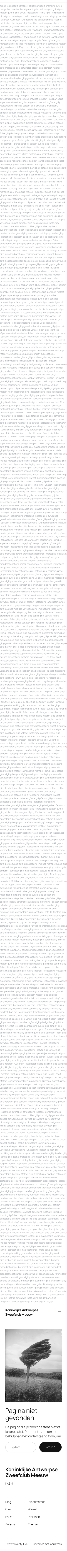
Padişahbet (40, 812)
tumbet (36, 409)
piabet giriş (43, 295)
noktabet (29, 898)
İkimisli (51, 784)
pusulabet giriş (34, 47)
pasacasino (55, 546)
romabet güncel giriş (37, 64)
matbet (34, 23)
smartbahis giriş (7, 743)
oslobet (35, 322)
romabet (23, 5)
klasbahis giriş (41, 722)
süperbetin (13, 436)
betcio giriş (39, 164)
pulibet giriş (33, 226)
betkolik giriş (7, 274)
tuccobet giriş (47, 353)
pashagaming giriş (50, 412)
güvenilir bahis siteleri (51, 1129)
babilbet (33, 160)
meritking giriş (7, 191)
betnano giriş (6, 388)
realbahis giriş (6, 105)
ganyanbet (21, 295)
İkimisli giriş (22, 977)
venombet (5, 312)
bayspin (50, 1301)
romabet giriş (58, 12)
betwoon (44, 54)
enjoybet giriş (11, 360)
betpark (61, 202)
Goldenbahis (40, 122)
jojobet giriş (12, 5)
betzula (11, 181)
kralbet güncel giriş (18, 233)
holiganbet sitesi (20, 160)
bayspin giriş (6, 1008)
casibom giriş (45, 9)
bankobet (34, 167)
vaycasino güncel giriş (49, 102)
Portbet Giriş (15, 1211)
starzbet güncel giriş (10, 405)
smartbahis (13, 54)
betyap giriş (51, 781)
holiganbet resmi (22, 388)
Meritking (54, 329)
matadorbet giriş (46, 281)
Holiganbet (5, 1111)
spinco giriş (39, 367)
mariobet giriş (31, 956)
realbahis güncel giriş (10, 240)
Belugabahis (14, 1280)
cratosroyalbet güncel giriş (23, 288)
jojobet (52, 198)
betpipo (17, 329)
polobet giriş (35, 1080)
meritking (4, 95)
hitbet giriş (5, 16)
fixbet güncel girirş (49, 1108)
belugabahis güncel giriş (33, 949)
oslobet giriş (29, 105)
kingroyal (27, 185)
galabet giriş (6, 329)
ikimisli (46, 267)
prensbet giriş (30, 863)
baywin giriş (34, 264)
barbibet (33, 250)
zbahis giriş (5, 160)
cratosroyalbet (29, 240)
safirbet (29, 305)
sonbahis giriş (27, 284)
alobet (39, 78)
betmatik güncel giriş (44, 257)
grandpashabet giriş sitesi (12, 1046)
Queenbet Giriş (12, 195)
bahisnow (50, 367)
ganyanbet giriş (36, 74)
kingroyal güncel (55, 174)
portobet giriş (6, 26)
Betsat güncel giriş (51, 40)
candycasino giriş (37, 512)
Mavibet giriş (7, 905)
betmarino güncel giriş (22, 150)
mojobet (59, 846)
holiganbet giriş (25, 116)
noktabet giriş (52, 250)
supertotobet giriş (8, 229)
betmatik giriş (36, 140)
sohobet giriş (6, 777)
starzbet (48, 67)
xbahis (12, 167)
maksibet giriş (40, 446)
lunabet (54, 143)
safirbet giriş (60, 963)
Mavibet (48, 274)
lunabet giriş (27, 19)
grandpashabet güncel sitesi (47, 1242)
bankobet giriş (42, 1232)
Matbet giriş (42, 198)
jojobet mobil (6, 143)
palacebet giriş (41, 302)
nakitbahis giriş (32, 136)
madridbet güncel (8, 1267)
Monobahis (41, 784)
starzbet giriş (22, 429)
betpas (23, 81)
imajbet (19, 129)
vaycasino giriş (27, 50)
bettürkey (34, 732)
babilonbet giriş (31, 850)
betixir (32, 681)
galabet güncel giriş (39, 143)
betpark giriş (47, 167)
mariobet (4, 212)
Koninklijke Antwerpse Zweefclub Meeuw (21, 1312)
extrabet (4, 753)
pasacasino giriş (42, 1267)
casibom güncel (22, 291)
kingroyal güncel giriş (54, 691)
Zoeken (50, 1447)
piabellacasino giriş (9, 50)
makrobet (16, 474)
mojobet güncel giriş (29, 605)
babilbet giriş (26, 147)
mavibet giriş (19, 343)
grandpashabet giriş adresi (13, 563)
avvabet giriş (33, 794)
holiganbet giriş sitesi (11, 557)
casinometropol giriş (56, 426)
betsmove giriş (7, 164)
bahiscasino (45, 260)
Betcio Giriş (19, 274)
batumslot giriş (53, 133)
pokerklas (19, 598)
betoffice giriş (27, 577)
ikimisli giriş (44, 12)
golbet (3, 943)
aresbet (20, 415)
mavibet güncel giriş (19, 1198)
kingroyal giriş (34, 40)
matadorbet (45, 188)
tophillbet (56, 288)
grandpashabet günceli (39, 1229)
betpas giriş (27, 446)
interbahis (40, 309)
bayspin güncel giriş (31, 543)
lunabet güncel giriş (53, 140)
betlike (3, 464)
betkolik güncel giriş (9, 560)
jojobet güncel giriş (30, 1094)
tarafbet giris (23, 167)
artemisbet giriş (44, 178)
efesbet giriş (6, 71)
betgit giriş (10, 467)
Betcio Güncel (21, 178)
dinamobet (19, 333)
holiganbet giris (31, 991)
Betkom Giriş (27, 481)
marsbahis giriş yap (9, 660)
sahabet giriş (57, 36)
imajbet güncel (35, 81)
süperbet (23, 74)
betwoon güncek (16, 1118)
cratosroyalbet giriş (9, 60)
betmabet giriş (41, 109)
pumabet (62, 333)
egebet (51, 122)
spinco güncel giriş (40, 92)
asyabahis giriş (45, 533)
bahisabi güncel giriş (32, 1067)
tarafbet (57, 67)
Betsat (56, 240)
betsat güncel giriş (52, 312)
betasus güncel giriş (55, 309)
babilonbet (36, 967)
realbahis (19, 164)
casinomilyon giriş (43, 743)
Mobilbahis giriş (12, 446)
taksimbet (38, 1125)
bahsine (4, 112)
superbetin (50, 688)
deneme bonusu (29, 71)
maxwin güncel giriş (9, 639)
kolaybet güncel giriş (17, 198)
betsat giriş (17, 16)
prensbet (19, 247)
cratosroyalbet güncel (51, 209)
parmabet (47, 398)
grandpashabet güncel (34, 553)
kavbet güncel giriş (23, 357)
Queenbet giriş (42, 284)
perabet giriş (35, 384)
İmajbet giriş (50, 81)
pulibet (24, 567)
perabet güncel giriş (51, 1160)
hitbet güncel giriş (55, 598)
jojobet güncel (14, 943)
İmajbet (47, 429)
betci (7, 994)
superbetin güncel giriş (32, 371)
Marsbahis (58, 440)
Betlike (14, 919)
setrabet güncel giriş (18, 477)
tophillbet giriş (50, 839)
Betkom (27, 57)
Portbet (16, 371)
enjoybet (38, 340)
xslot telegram (26, 340)
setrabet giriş (11, 33)
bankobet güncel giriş (48, 488)
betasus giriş (6, 636)
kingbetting (59, 1001)
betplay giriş (6, 136)
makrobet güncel (8, 781)
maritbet (45, 760)
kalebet (56, 60)
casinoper (18, 271)
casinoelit (56, 774)
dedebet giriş (54, 271)
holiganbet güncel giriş (11, 185)
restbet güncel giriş (21, 322)
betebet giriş (17, 763)
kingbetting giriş (13, 1067)
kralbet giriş (38, 16)
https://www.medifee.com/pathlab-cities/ (20, 353)
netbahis (40, 622)
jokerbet (60, 326)
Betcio (23, 54)
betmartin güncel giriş (30, 171)
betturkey (54, 222)
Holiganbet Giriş (43, 1294)
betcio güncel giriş (22, 29)
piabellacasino (50, 1180)
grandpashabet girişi (20, 347)
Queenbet (15, 19)
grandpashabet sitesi (43, 1201)
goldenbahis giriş (37, 5)
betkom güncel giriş (46, 477)
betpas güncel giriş (19, 95)
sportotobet (33, 336)
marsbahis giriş (26, 33)
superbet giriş (42, 464)
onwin (23, 12)
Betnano (62, 629)
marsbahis (17, 9)
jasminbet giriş (24, 832)
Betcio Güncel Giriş (26, 88)
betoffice (60, 402)
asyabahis (28, 1270)
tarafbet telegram (33, 750)
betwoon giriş (52, 505)
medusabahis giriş (42, 495)
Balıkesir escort (33, 1256)
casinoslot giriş (7, 302)
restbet (8, 29)
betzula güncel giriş (53, 150)
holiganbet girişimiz (43, 19)
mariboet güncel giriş (55, 195)
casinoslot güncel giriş (19, 174)
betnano (46, 36)
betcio (61, 47)
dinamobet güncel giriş (28, 901)
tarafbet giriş (24, 422)
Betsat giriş (17, 470)
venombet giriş (21, 529)
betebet (9, 267)
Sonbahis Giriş (12, 653)
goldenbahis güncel (29, 708)
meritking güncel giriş (49, 23)
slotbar (38, 33)
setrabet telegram (55, 185)
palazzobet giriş (30, 557)
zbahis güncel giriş (20, 23)
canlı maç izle (6, 178)
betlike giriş (30, 788)
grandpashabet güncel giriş (13, 377)
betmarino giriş (7, 129)
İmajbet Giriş (25, 760)
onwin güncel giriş (32, 36)
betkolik (44, 181)
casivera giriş (14, 936)
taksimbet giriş (47, 850)
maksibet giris (57, 409)
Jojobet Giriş (29, 1049)
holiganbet (5, 9)
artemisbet (10, 398)
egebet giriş (49, 894)
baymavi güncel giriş (46, 932)
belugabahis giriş (49, 674)
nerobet (47, 33)
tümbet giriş (57, 233)
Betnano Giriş (50, 980)
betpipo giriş (21, 1053)
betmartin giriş (7, 484)
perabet (12, 85)
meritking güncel (54, 5)
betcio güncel (19, 433)
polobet (12, 846)
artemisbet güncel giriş (11, 805)
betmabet (17, 1111)
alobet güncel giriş (54, 470)
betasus (4, 81)
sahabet (44, 57)
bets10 (25, 384)
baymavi (19, 484)
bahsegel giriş (60, 453)
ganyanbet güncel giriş (16, 1039)
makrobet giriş (39, 126)
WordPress (56, 1544)
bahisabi (41, 133)
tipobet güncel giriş (54, 236)
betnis (12, 1297)
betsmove (5, 588)
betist (58, 457)
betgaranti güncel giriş (44, 801)
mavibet (34, 98)
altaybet (5, 19)
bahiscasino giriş (8, 832)
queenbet (4, 1139)
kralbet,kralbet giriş (47, 502)
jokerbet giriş (6, 236)
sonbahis (60, 701)
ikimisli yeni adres (37, 1291)
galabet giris (49, 529)
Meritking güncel (58, 874)
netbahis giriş (11, 309)
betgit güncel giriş (35, 436)
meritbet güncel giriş (57, 863)
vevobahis (42, 202)
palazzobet (42, 1005)
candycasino (26, 257)
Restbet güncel (15, 1222)
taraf (63, 271)
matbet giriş (33, 54)
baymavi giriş (28, 1246)
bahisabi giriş (43, 288)
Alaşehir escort (30, 1184)
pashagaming (37, 195)
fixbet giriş (5, 133)
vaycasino (37, 29)
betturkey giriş (24, 126)
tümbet (47, 1029)
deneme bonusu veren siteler (14, 154)
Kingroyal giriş (6, 529)
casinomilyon (34, 581)
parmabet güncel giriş (42, 498)
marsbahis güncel (56, 116)
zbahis (11, 247)
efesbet (17, 71)
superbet (4, 543)
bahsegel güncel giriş (33, 894)
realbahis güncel (55, 126)
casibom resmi (31, 260)
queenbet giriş (31, 1222)
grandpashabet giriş (14, 202)
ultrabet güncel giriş (29, 60)
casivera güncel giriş (49, 557)
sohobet (43, 98)
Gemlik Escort (54, 1073)
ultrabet (61, 78)
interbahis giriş (25, 367)
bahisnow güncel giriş (28, 695)
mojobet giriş (57, 1229)
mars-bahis (40, 1246)
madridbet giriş (49, 47)
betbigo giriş (17, 991)
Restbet (25, 26)
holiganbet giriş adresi (24, 688)
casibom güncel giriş (42, 85)
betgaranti (32, 102)
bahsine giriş (60, 167)
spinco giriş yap (52, 1118)
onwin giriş (41, 105)
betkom (38, 374)
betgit (24, 209)
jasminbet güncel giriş (54, 1053)
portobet (51, 291)
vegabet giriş (6, 1087)
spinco (15, 171)
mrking (26, 98)
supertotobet (16, 36)
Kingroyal (61, 725)
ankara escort (36, 657)
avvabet (32, 560)
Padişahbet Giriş (53, 315)
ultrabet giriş (31, 271)
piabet (35, 57)
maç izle (52, 202)
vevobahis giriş (36, 550)
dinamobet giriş (44, 440)
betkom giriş (38, 315)
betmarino (53, 43)
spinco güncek (12, 481)
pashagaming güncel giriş (36, 1025)
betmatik (38, 150)
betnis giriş (42, 739)
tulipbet (22, 643)
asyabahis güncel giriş (10, 98)
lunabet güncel (19, 381)
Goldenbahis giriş (48, 322)
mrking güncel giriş (53, 95)
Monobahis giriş (26, 1167)
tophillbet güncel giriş (18, 391)
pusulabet (20, 109)
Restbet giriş (6, 1005)
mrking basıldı (42, 319)
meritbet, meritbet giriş (46, 1170)
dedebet (18, 92)
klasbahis (34, 815)
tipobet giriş (51, 629)
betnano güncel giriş (33, 805)
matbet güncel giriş (9, 12)
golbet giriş (58, 9)
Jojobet (39, 577)
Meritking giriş (26, 495)
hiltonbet (31, 667)
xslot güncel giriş (45, 433)
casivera (28, 801)
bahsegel (42, 1218)
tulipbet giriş (60, 136)
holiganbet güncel (14, 260)
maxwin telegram (34, 274)
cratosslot (5, 409)
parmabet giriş (18, 119)
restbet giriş (32, 12)
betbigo (26, 1077)
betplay (9, 157)
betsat (3, 40)
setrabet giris (25, 222)
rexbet (8, 371)
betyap (36, 112)
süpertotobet (45, 229)
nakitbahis (5, 23)
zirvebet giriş (19, 122)
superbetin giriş (24, 112)
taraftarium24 (36, 95)
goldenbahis (39, 185)
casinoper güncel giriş (31, 215)
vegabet (63, 1184)
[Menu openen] (59, 1312)
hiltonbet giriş (26, 884)
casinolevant (6, 357)
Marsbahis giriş (30, 825)
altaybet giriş (56, 54)
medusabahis (6, 78)
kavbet (20, 181)
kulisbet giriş (59, 229)
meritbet (57, 274)
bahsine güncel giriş (17, 632)
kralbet (56, 85)
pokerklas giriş (59, 460)
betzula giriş (41, 50)
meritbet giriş (21, 364)
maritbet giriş (47, 457)
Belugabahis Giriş (21, 491)
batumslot (26, 67)
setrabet (62, 16)
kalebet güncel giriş (28, 1105)
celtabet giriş (56, 88)
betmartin (61, 422)
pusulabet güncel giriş (45, 191)
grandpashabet (21, 143)
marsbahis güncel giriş (18, 460)
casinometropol (40, 222)
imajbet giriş (20, 78)
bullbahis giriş (46, 695)
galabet (31, 78)
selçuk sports (11, 74)
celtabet (4, 209)
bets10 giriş (20, 47)
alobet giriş (45, 60)
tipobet (58, 19)
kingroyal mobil (54, 1246)
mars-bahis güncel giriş (25, 443)
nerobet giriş (51, 74)
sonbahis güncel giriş (31, 1187)
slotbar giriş (60, 867)
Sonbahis (32, 791)
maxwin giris (30, 533)
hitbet (57, 646)
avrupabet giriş (24, 85)
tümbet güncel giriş (33, 219)
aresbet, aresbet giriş (40, 843)
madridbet (49, 577)
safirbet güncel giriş (40, 767)
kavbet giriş (16, 133)
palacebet (30, 784)
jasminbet (56, 405)
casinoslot (32, 1001)
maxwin (29, 191)
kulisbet (30, 333)
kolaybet (62, 343)
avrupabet (10, 295)
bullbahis (55, 267)
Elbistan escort (31, 539)
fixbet (3, 5)
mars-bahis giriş (53, 164)
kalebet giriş (49, 374)
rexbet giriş (35, 457)
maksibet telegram (25, 839)
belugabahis (18, 980)
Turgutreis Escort (53, 657)
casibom (28, 16)
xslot (50, 50)
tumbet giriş (38, 470)
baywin (48, 615)
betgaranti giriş (30, 9)
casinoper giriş (7, 512)
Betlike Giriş (45, 815)
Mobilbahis (16, 881)
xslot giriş (52, 519)
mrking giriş (57, 33)
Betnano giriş (6, 64)
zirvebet (61, 129)
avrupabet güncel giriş (31, 312)
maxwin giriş (51, 16)
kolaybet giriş (37, 1136)
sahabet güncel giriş (48, 160)
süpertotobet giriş (34, 1063)
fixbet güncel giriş (8, 116)
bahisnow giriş (40, 147)
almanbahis (52, 481)
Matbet (33, 488)
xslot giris (42, 491)
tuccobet (34, 1194)
